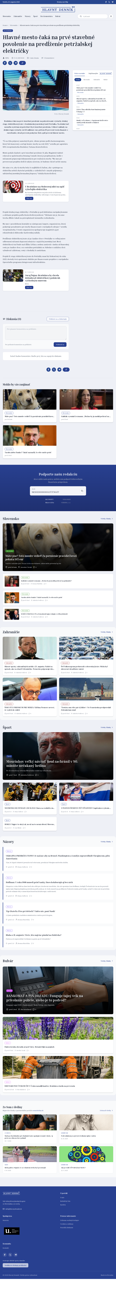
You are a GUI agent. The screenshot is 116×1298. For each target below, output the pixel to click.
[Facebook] (106, 2)
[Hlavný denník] (58, 9)
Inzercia (6, 1220)
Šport (35, 16)
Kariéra (63, 1205)
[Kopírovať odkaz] (22, 63)
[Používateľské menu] (111, 16)
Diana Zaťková (18, 811)
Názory (28, 16)
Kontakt (6, 1248)
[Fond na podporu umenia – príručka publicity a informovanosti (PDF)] (12, 1231)
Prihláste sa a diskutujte (58, 319)
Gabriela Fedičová (38, 600)
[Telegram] (112, 2)
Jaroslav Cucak (26, 567)
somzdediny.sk (38, 1110)
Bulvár (57, 16)
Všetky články (106, 519)
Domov (5, 25)
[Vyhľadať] (81, 16)
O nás (62, 1197)
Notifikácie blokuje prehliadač (16, 1265)
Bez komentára (46, 16)
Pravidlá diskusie (66, 1227)
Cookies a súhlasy (66, 1224)
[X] (109, 2)
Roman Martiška (37, 584)
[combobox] (95, 16)
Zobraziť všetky (105, 1110)
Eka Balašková (26, 1009)
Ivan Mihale (18, 828)
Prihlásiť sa (60, 344)
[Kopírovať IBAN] (82, 491)
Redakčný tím (65, 1201)
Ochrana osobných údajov (69, 1220)
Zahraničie (18, 16)
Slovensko (7, 16)
